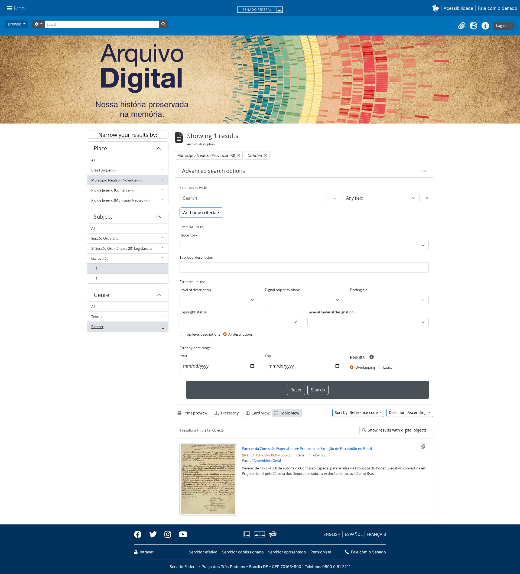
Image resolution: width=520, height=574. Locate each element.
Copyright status (193, 312)
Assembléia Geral (267, 460)
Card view (260, 413)
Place (100, 148)
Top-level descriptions (202, 334)
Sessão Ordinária (127, 240)
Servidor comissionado (243, 552)
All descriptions (240, 334)
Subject (103, 216)
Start (183, 356)
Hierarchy (229, 413)
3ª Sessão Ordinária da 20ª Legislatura (127, 250)
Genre (101, 295)
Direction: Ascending (408, 412)
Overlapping (365, 367)
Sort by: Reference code (357, 412)
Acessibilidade (458, 8)
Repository (188, 235)
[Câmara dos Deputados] (247, 534)
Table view (289, 413)
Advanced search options (213, 170)
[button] (436, 8)
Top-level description (196, 257)
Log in (502, 25)
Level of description (195, 289)
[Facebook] (139, 534)
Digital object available (283, 289)
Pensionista (320, 552)
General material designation (330, 312)
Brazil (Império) (127, 171)
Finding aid (359, 289)
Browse (15, 24)
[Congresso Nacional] (259, 534)
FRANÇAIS (376, 534)
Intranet (146, 552)
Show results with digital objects (397, 430)
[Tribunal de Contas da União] (272, 534)
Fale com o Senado (497, 8)
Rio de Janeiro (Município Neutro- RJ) (127, 201)
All (93, 160)
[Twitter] (153, 534)
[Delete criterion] (427, 198)
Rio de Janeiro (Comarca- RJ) (127, 191)
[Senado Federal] (260, 10)
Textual (127, 318)
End (268, 356)
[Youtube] (181, 534)
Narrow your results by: (127, 134)
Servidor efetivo (203, 552)
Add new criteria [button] (199, 213)
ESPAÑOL (354, 534)
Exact (387, 367)
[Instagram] (168, 534)
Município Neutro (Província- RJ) (127, 181)
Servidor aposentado (287, 552)
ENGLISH (331, 534)
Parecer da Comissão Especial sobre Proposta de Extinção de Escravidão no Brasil (307, 448)
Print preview (194, 413)
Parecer (127, 328)
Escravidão (127, 260)
